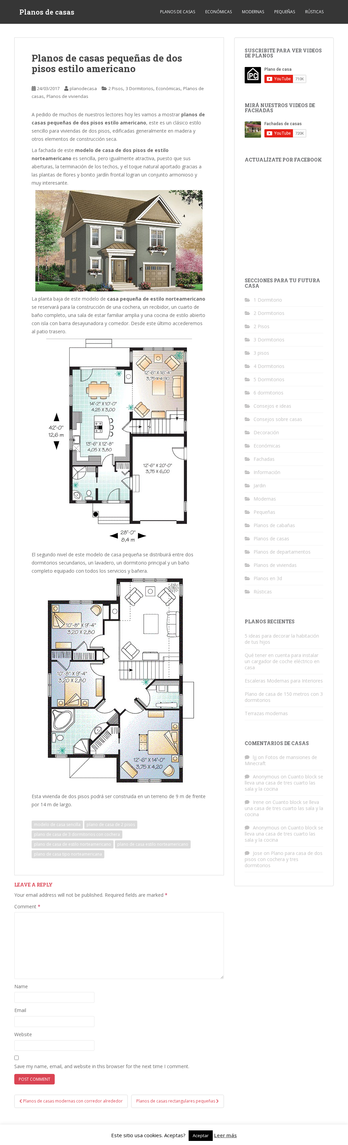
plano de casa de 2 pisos (111, 824)
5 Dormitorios (269, 379)
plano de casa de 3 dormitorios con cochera (77, 834)
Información (267, 472)
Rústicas (314, 12)
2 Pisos (115, 88)
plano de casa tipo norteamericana (68, 854)
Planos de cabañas (274, 525)
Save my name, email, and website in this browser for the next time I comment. (101, 1066)
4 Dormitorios (269, 366)
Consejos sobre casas (278, 419)
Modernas (253, 12)
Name (21, 986)
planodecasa (83, 88)
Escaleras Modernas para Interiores (284, 680)
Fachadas (264, 459)
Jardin (260, 485)
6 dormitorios (268, 392)
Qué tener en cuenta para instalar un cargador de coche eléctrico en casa (282, 661)
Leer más (225, 1135)
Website (23, 1034)
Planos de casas (46, 11)
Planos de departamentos (282, 552)
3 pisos (261, 353)
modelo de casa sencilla (57, 824)
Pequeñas (284, 12)
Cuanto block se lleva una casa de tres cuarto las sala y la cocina (284, 782)
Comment (27, 906)
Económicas (218, 12)
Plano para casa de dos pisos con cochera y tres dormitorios (284, 859)
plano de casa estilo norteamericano (152, 844)
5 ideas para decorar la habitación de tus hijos (282, 639)
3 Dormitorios (139, 88)
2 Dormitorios (269, 313)
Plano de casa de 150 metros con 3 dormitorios (284, 697)
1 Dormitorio (268, 300)
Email (20, 1010)
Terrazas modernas (266, 713)
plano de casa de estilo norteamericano (72, 844)
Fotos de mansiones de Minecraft (281, 760)
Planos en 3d (268, 578)
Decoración (266, 432)
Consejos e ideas (272, 406)
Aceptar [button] (201, 1135)
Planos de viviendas (67, 96)
